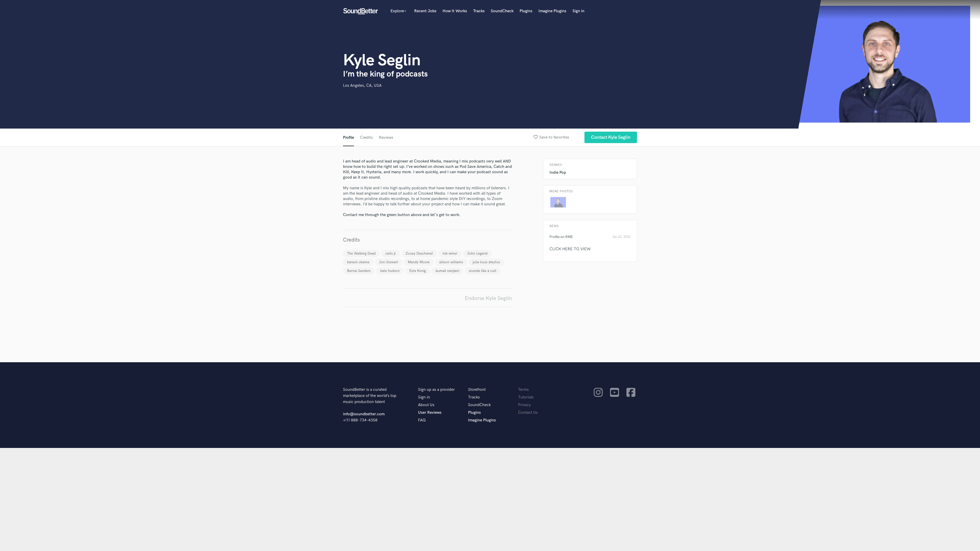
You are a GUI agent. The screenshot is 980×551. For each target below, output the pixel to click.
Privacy (524, 405)
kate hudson (390, 271)
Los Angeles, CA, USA (362, 85)
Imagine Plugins (552, 11)
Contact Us (528, 412)
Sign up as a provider (436, 389)
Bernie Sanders (359, 271)
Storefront (477, 389)
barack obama (358, 262)
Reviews (386, 137)
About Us (426, 405)
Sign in (578, 11)
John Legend (477, 253)
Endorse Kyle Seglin (488, 298)
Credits (366, 137)
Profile (348, 137)
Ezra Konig (417, 271)
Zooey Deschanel (419, 253)
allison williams (451, 262)
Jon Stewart (388, 262)
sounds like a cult (482, 271)
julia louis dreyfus (486, 262)
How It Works (455, 11)
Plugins (526, 11)
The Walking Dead (361, 253)
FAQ (422, 420)
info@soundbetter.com (364, 414)
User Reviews (430, 412)
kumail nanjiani (447, 271)
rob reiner (450, 253)
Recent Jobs (425, 11)
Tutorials (526, 397)
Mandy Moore (419, 262)
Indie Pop (557, 172)
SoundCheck (502, 11)
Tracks (479, 11)
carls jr (390, 253)
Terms (523, 389)
